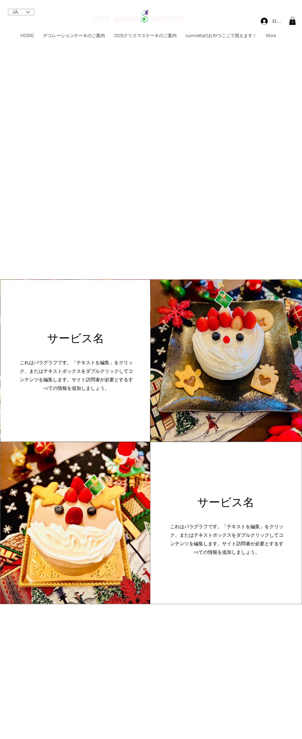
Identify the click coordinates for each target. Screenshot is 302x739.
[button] (292, 21)
